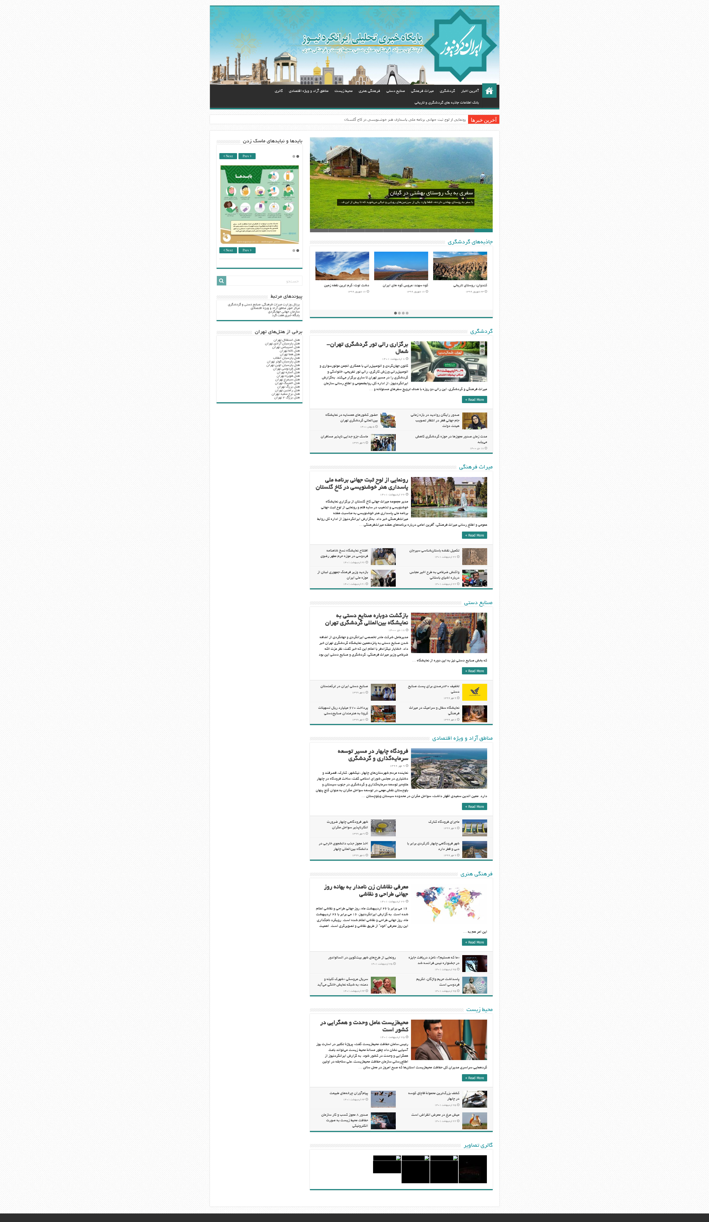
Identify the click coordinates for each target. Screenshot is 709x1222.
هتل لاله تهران (290, 351)
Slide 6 (392, 230)
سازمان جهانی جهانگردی (284, 312)
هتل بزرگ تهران (288, 387)
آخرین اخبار (470, 91)
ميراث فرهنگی (422, 91)
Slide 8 (355, 230)
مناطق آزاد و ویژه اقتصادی (308, 91)
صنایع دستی (395, 91)
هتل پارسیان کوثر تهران (283, 361)
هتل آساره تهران (288, 372)
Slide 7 (374, 230)
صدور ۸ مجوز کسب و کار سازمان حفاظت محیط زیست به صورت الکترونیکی (344, 1120)
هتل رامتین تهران (287, 390)
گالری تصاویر (478, 1146)
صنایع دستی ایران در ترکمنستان (344, 687)
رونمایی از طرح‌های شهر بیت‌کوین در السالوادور (362, 958)
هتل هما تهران (290, 354)
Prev (246, 156)
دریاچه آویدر (359, 286)
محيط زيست (344, 91)
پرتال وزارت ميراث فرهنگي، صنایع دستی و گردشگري (264, 304)
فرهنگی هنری (369, 91)
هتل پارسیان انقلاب (286, 358)
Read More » (474, 399)
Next (229, 156)
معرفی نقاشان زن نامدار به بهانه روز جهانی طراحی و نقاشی (419, 119)
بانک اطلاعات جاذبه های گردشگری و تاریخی (447, 103)
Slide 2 (465, 230)
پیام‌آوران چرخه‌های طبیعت (349, 1093)
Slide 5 (410, 230)
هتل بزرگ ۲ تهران (287, 397)
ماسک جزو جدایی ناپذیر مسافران (344, 437)
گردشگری (447, 91)
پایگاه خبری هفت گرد (286, 315)
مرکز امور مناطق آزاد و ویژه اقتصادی (275, 308)
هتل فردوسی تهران (286, 369)
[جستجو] (221, 280)
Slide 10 (319, 230)
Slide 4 (429, 230)
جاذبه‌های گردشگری (470, 242)
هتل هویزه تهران (288, 376)
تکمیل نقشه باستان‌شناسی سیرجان (434, 551)
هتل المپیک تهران (287, 383)
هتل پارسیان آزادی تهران (282, 344)
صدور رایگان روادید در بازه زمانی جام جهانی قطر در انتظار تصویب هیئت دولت (435, 420)
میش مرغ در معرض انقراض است (435, 1115)
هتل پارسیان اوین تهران (283, 365)
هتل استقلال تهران (287, 340)
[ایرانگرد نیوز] (354, 45)
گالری (279, 91)
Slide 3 (447, 230)
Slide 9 (337, 230)
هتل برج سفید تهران (286, 394)
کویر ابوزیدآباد (417, 286)
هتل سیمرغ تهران (287, 379)
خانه (489, 90)
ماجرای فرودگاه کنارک (443, 822)
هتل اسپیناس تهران (286, 347)
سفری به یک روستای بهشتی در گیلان (431, 193)
